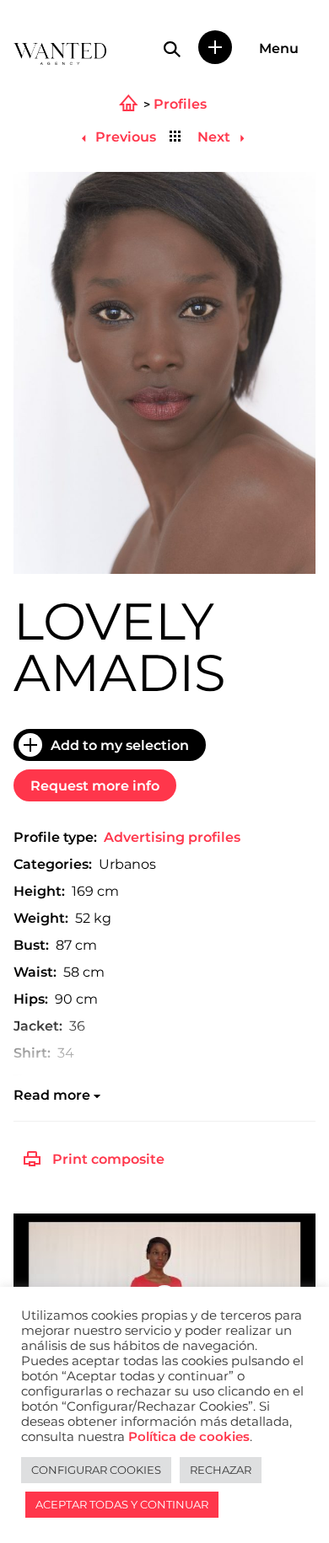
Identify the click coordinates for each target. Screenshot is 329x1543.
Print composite (108, 1159)
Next (215, 137)
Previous (124, 137)
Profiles (180, 104)
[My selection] (215, 47)
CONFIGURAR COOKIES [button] (96, 1469)
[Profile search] (172, 49)
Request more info (94, 786)
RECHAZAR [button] (220, 1469)
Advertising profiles (172, 837)
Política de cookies (189, 1436)
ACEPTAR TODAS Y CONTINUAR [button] (121, 1504)
